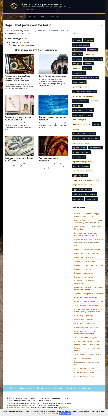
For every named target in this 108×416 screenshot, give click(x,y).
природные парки (81, 143)
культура (77, 105)
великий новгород (93, 59)
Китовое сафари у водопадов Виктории (52, 118)
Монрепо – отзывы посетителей (87, 250)
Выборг (77, 246)
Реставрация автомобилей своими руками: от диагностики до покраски (17, 78)
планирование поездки (83, 133)
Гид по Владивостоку (82, 358)
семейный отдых (81, 166)
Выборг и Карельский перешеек (86, 254)
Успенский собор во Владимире (48, 159)
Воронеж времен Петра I (84, 277)
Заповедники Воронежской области (88, 294)
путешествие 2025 (81, 152)
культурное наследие (82, 110)
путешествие (95, 147)
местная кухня (79, 119)
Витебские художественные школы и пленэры (18, 118)
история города (80, 101)
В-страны (54, 17)
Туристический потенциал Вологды (88, 305)
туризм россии (80, 175)
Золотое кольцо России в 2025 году (88, 354)
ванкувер (77, 54)
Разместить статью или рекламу (80, 388)
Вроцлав (77, 40)
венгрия (77, 63)
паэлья (76, 129)
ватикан (77, 59)
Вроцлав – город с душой (84, 273)
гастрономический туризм (85, 77)
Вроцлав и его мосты (82, 269)
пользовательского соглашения (18, 408)
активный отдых (81, 45)
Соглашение (58, 388)
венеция (88, 63)
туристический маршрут (84, 194)
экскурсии (91, 199)
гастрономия (79, 82)
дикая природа (80, 87)
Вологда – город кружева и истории (88, 301)
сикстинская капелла (82, 171)
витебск (87, 68)
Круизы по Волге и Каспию (84, 320)
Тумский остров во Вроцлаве (85, 261)
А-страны (31, 17)
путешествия (79, 157)
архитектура (79, 49)
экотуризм (78, 199)
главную (23, 45)
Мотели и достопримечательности (42, 4)
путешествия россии (82, 161)
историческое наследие (84, 96)
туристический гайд (82, 185)
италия (94, 101)
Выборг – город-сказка (83, 258)
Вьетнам (89, 40)
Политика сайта (42, 388)
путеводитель (79, 147)
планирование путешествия (86, 138)
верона (76, 68)
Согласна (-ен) (65, 413)
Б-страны (42, 17)
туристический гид (82, 189)
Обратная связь (26, 388)
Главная (12, 388)
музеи (96, 124)
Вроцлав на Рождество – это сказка (88, 265)
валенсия (93, 49)
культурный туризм (82, 115)
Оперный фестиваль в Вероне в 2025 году (19, 159)
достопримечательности (84, 91)
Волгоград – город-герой (84, 316)
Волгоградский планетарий (85, 323)
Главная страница (16, 17)
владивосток (79, 73)
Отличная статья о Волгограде (86, 327)
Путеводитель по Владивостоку (86, 372)
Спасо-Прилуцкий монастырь (52, 76)
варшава (90, 54)
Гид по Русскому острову (84, 369)
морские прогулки (81, 124)
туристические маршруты (85, 180)
